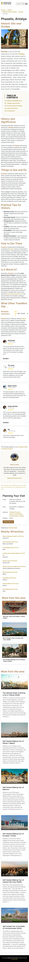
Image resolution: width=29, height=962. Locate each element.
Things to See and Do (13, 103)
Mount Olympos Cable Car (14, 294)
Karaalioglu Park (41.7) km (11, 547)
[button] (6, 358)
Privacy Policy (14, 959)
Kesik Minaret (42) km (9, 578)
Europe (3, 10)
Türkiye (9, 10)
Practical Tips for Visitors (14, 106)
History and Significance (14, 100)
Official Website (8, 522)
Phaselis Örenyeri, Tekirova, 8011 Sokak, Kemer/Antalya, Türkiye (16, 514)
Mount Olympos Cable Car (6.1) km (13, 536)
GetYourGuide (12, 528)
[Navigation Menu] (26, 4)
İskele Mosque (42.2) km (10, 589)
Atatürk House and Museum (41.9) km (14, 566)
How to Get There (12, 108)
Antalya (21, 12)
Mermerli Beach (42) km (10, 572)
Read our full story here (14, 478)
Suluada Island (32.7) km (10, 542)
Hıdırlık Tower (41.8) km (10, 561)
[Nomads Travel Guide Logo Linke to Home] (6, 3)
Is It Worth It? (11, 111)
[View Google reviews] (27, 313)
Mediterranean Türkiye (10, 12)
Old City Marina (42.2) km (11, 583)
